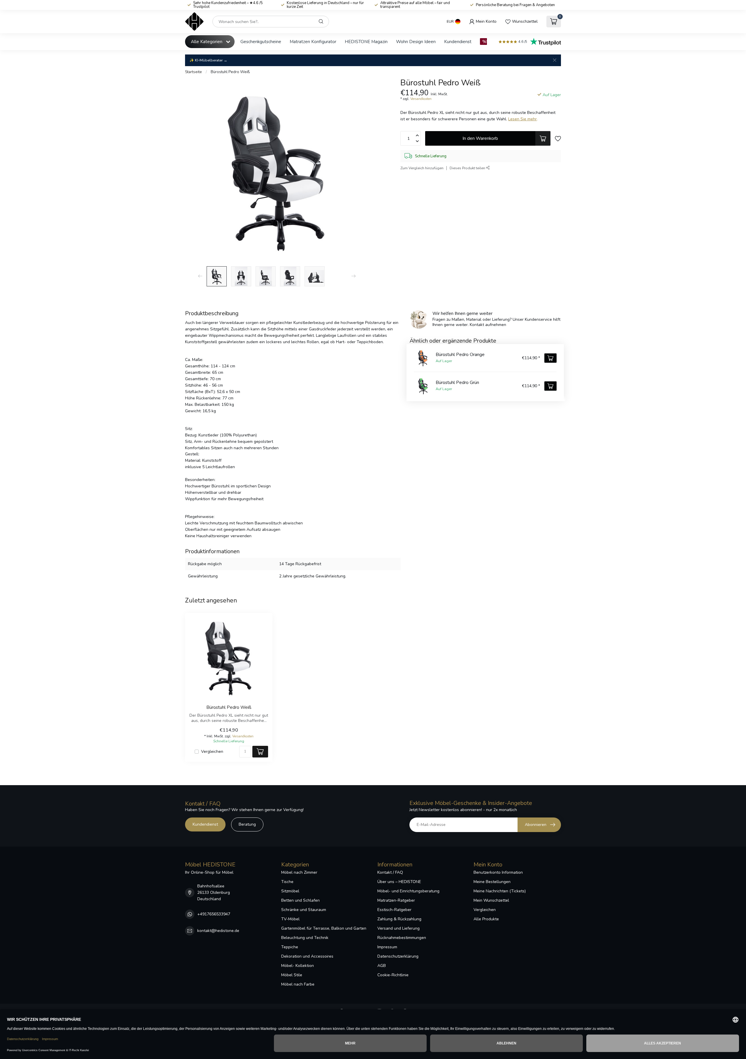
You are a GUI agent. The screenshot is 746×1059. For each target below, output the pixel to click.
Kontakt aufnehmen (488, 324)
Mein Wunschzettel (491, 900)
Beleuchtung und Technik (304, 937)
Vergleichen (212, 751)
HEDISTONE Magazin (366, 41)
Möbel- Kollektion (297, 965)
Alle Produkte (486, 919)
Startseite (193, 72)
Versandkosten (421, 99)
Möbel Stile (291, 975)
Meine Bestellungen (492, 881)
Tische (287, 881)
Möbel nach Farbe (297, 984)
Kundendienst (457, 41)
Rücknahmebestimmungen (401, 937)
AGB (381, 965)
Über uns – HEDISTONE (399, 881)
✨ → (208, 60)
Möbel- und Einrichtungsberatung (408, 891)
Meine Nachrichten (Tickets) (500, 891)
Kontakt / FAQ (390, 872)
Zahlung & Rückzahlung (399, 919)
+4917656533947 (213, 914)
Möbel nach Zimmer (299, 872)
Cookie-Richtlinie (393, 975)
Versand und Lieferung (398, 928)
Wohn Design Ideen (416, 41)
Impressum (387, 947)
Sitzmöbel (290, 891)
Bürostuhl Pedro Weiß (230, 72)
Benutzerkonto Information (498, 872)
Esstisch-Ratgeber (394, 909)
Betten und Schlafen (300, 900)
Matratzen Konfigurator (313, 41)
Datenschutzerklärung (397, 956)
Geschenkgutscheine (260, 41)
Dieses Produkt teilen (468, 167)
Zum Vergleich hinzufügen (422, 167)
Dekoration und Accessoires (307, 956)
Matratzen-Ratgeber (396, 900)
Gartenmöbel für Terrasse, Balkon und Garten (323, 928)
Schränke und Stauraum (303, 909)
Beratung (247, 824)
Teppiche (289, 947)
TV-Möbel (290, 919)
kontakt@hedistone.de (218, 930)
